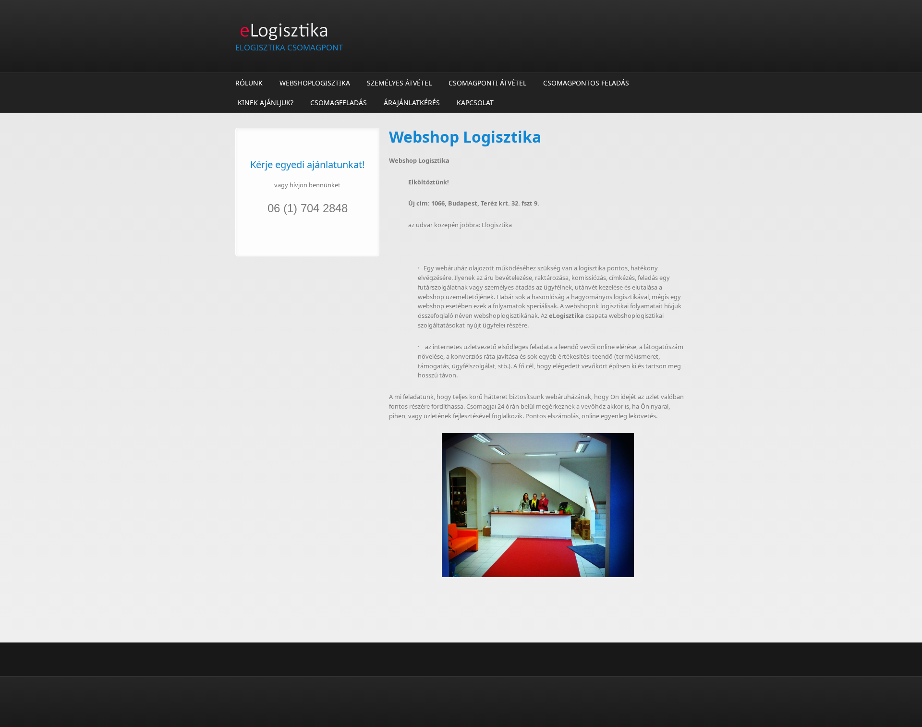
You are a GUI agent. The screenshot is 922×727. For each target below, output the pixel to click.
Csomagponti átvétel (487, 82)
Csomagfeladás (338, 102)
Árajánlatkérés (412, 102)
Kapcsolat (475, 102)
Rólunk (249, 82)
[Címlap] (384, 30)
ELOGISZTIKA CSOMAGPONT (289, 47)
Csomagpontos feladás (586, 82)
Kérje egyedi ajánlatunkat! (307, 164)
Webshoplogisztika (314, 82)
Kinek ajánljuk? (265, 102)
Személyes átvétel (399, 82)
